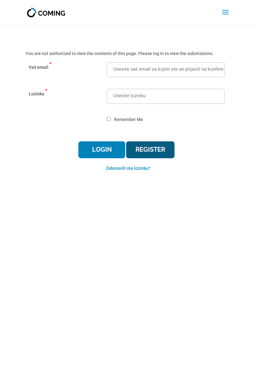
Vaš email (40, 65)
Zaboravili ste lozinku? (128, 168)
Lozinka (38, 92)
